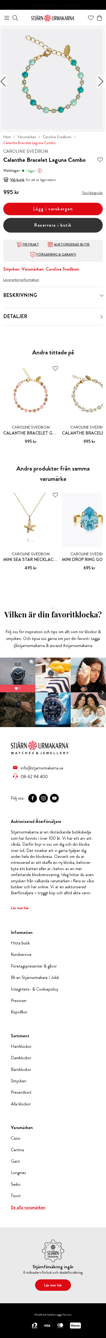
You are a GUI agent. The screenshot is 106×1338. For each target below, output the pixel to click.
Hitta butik (20, 943)
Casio (15, 1138)
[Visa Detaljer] (102, 317)
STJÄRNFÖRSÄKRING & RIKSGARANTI (56, 5)
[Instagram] (43, 798)
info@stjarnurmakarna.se (42, 768)
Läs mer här (20, 908)
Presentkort (21, 1092)
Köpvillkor (19, 1012)
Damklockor (21, 1058)
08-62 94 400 (34, 776)
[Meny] (6, 18)
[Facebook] (32, 798)
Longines (18, 1173)
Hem (7, 136)
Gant (15, 1161)
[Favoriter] (90, 18)
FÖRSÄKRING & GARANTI (56, 254)
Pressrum (18, 1001)
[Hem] (53, 17)
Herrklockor (21, 1047)
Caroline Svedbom (57, 136)
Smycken (11, 269)
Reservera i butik (53, 225)
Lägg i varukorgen (53, 209)
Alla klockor (21, 1104)
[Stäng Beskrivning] (102, 295)
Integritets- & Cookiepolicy (34, 989)
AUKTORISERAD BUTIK (72, 244)
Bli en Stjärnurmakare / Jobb (35, 978)
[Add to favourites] (100, 160)
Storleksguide (92, 192)
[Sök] (15, 18)
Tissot (16, 1196)
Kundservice (21, 954)
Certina (17, 1150)
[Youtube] (54, 798)
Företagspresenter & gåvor (34, 966)
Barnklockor (21, 1070)
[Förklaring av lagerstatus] (39, 170)
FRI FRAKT (31, 244)
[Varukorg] (99, 18)
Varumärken (26, 136)
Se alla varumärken (28, 1207)
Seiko (15, 1184)
